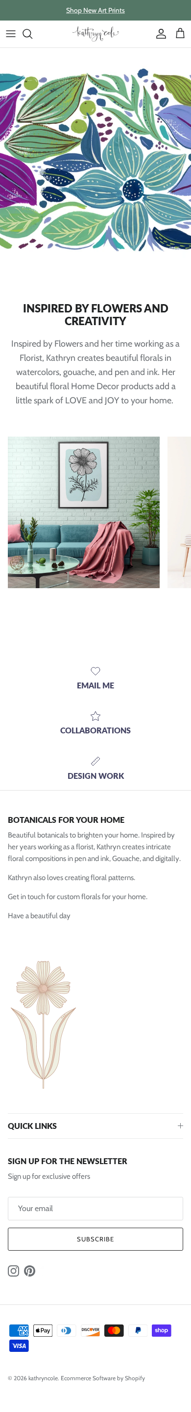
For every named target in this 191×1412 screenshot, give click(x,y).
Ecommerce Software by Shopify (103, 1378)
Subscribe (95, 1239)
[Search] (32, 33)
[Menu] (11, 33)
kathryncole (43, 1378)
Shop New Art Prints (95, 10)
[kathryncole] (95, 34)
